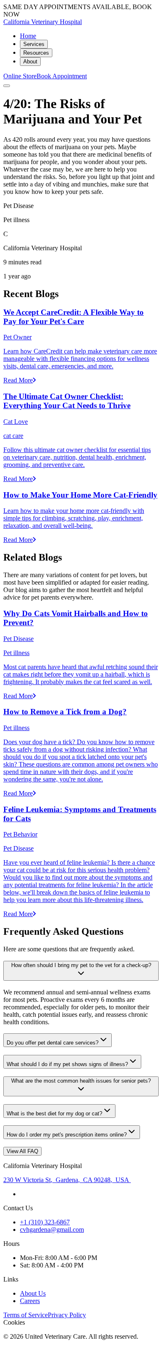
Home (28, 35)
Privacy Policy (67, 1314)
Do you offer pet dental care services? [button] (52, 1043)
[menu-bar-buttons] (6, 86)
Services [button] (33, 44)
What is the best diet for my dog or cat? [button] (54, 1113)
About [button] (30, 61)
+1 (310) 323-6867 (45, 1222)
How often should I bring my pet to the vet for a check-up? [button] (81, 965)
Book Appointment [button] (62, 76)
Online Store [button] (20, 76)
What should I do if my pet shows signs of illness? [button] (67, 1064)
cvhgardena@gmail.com (52, 1229)
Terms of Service (25, 1314)
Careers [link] (30, 1300)
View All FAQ (22, 1151)
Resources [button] (36, 53)
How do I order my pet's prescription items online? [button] (67, 1135)
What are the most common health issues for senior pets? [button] (81, 1081)
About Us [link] (33, 1293)
